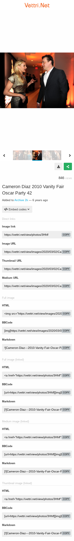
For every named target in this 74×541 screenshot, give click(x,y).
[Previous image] (4, 155)
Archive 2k (21, 200)
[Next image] (70, 155)
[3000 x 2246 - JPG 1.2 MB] (58, 166)
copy (66, 234)
